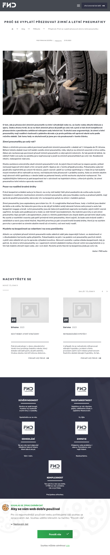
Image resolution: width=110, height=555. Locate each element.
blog (23, 29)
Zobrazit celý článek (36, 358)
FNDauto (36, 29)
